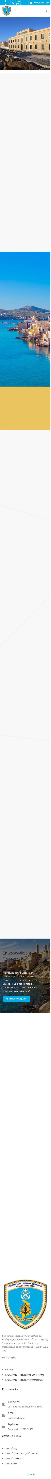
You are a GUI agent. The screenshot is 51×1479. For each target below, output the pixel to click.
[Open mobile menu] (42, 11)
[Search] (47, 11)
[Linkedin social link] (5, 5)
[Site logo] (6, 10)
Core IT (31, 1474)
